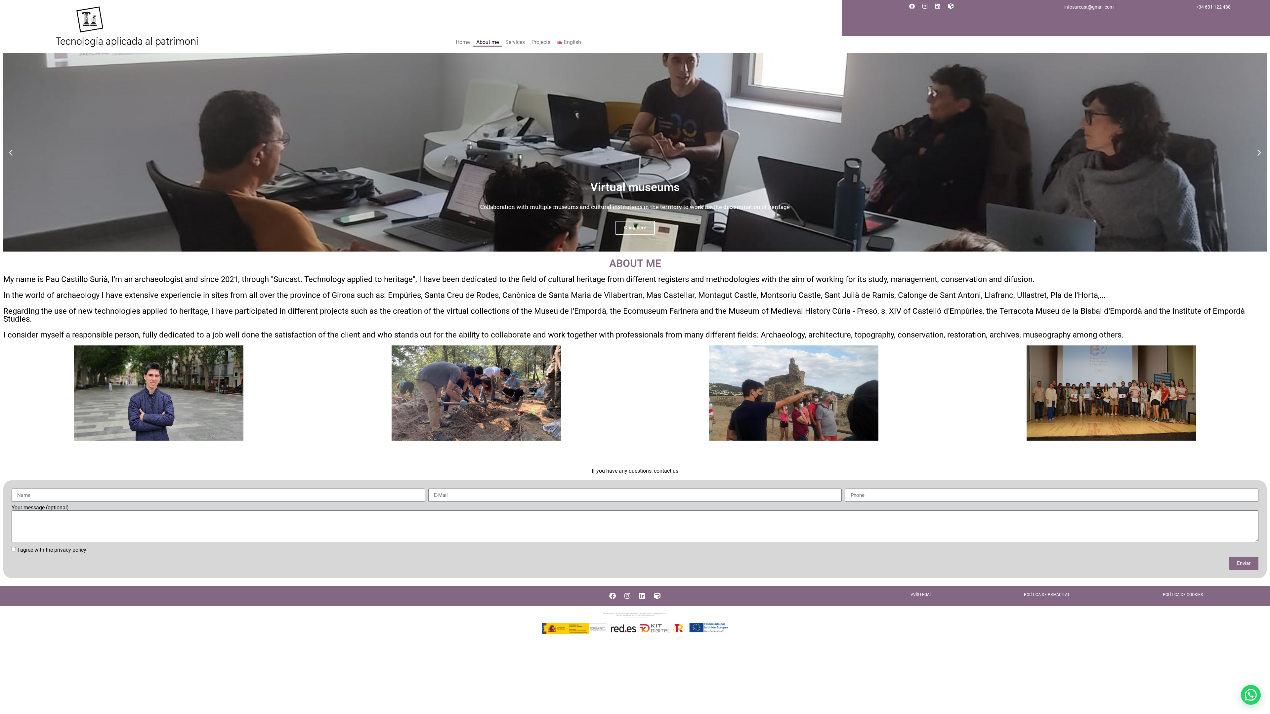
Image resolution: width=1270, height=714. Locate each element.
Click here (635, 228)
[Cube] (950, 6)
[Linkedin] (938, 6)
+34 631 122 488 (1213, 7)
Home (463, 42)
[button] (11, 152)
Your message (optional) (40, 507)
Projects (540, 42)
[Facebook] (912, 6)
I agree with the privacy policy (52, 550)
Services (515, 42)
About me (487, 42)
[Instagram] (925, 6)
